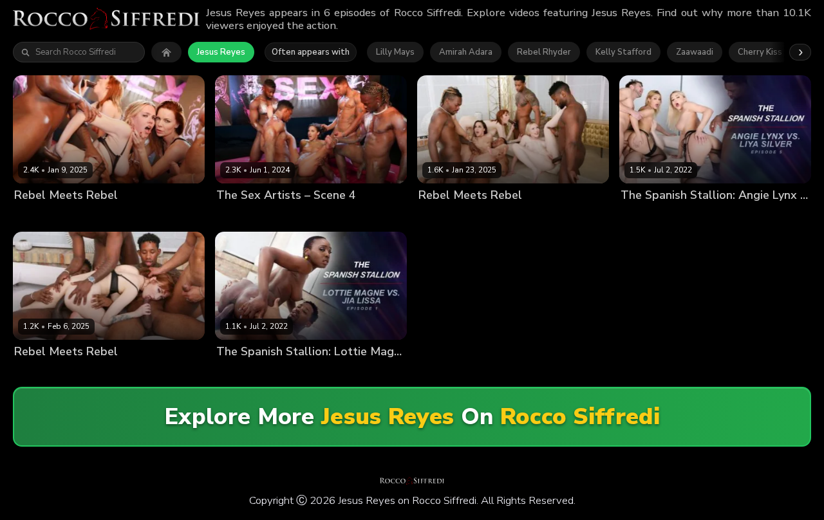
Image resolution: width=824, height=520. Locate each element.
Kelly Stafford (623, 52)
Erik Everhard (765, 216)
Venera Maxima (702, 216)
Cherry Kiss (760, 52)
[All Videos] (166, 52)
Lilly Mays (395, 52)
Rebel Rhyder (544, 52)
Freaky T (197, 216)
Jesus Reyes (221, 52)
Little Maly (173, 373)
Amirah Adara (465, 52)
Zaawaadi (694, 52)
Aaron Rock (301, 216)
